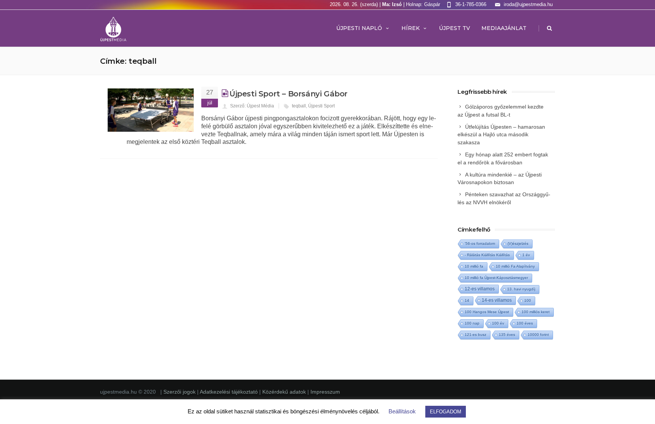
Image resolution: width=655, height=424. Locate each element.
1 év (526, 255)
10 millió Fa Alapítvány (515, 266)
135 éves (507, 335)
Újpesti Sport (321, 106)
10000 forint (538, 335)
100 (527, 300)
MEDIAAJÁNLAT (504, 28)
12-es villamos (480, 288)
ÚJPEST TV (454, 28)
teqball (299, 106)
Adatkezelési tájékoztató (229, 392)
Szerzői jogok (180, 392)
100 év (498, 323)
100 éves (525, 323)
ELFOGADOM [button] (445, 412)
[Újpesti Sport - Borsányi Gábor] (151, 110)
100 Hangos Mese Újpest (487, 312)
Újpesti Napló (359, 28)
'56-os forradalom (480, 243)
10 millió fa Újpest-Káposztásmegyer (496, 278)
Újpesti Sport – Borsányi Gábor (288, 93)
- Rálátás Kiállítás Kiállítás (487, 255)
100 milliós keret (536, 312)
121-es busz (475, 335)
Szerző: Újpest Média (252, 106)
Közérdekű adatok (284, 392)
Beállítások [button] (402, 411)
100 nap (472, 323)
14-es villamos (497, 300)
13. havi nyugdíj (521, 289)
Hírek (410, 28)
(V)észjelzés (518, 243)
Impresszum (325, 392)
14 (467, 300)
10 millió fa (474, 266)
